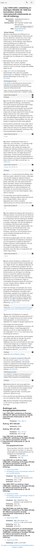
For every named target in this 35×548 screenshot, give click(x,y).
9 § (4, 384)
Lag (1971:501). (15, 302)
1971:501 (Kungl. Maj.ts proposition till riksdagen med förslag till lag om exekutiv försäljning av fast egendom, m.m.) (18, 309)
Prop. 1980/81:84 (23, 455)
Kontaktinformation (27, 545)
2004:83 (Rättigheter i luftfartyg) (17, 354)
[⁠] (27, 2)
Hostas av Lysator (17, 547)
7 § (4, 314)
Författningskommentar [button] (10, 81)
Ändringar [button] (6, 97)
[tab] (19, 81)
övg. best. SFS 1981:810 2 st (10, 167)
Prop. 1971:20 (22, 432)
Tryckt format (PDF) (12, 469)
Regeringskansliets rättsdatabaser (20, 29)
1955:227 (16, 332)
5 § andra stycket (24, 360)
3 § (5, 136)
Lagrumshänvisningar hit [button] (10, 95)
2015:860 (11, 71)
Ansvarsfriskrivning (15, 545)
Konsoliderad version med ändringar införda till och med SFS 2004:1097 (20, 496)
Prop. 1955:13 (22, 421)
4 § (6, 136)
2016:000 (10, 90)
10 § (4, 401)
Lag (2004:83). (22, 349)
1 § (4, 34)
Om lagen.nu (5, 545)
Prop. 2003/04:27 (8, 374)
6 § (5, 208)
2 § (4, 101)
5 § (29, 54)
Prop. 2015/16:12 (8, 83)
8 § (4, 358)
